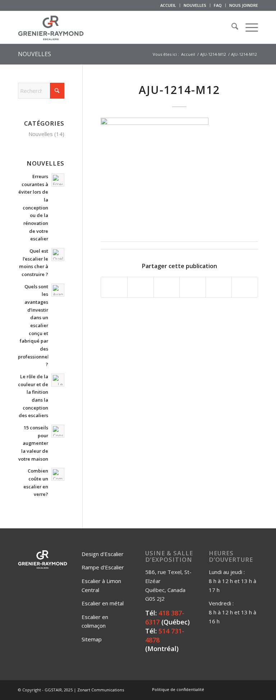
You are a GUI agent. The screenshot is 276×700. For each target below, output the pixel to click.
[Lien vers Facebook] (220, 689)
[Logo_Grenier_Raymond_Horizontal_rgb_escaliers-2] (51, 27)
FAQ (218, 5)
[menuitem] (168, 5)
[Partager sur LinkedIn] (219, 287)
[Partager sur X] (140, 287)
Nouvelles (40, 133)
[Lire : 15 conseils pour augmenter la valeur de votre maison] (57, 431)
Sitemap (92, 639)
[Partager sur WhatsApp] (167, 287)
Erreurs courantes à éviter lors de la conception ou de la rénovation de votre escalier (33, 207)
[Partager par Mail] (245, 287)
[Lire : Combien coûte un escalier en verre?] (57, 474)
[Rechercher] (231, 27)
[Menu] (248, 27)
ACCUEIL (168, 5)
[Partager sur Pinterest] (193, 287)
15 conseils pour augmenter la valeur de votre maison (33, 443)
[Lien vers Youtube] (241, 689)
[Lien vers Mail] (252, 689)
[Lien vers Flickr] (231, 689)
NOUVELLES (195, 5)
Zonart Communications (100, 689)
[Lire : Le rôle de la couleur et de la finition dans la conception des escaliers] (57, 380)
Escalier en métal (103, 603)
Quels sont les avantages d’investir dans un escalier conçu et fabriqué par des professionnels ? (34, 325)
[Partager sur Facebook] (114, 287)
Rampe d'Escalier (103, 567)
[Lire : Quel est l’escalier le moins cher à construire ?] (57, 254)
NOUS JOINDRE (243, 5)
